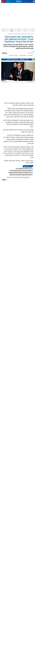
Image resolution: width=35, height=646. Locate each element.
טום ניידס (29, 55)
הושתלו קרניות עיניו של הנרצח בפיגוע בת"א (19, 170)
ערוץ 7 (31, 33)
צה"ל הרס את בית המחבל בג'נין (23, 168)
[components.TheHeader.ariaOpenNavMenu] (29, 1)
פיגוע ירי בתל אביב (12, 55)
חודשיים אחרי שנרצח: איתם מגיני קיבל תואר (20, 174)
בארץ (28, 33)
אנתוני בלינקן (21, 55)
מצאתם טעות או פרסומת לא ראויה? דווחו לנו (17, 177)
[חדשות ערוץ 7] (17, 1)
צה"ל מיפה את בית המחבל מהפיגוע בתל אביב (19, 172)
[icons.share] (2, 1)
